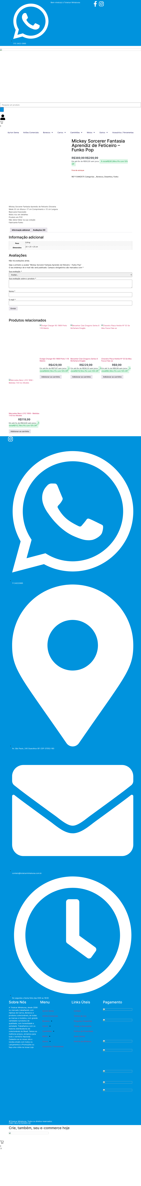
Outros (102, 132)
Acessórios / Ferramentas (123, 132)
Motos (89, 132)
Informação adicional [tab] (21, 230)
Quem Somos (79, 1036)
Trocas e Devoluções (82, 1026)
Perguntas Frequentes (83, 1021)
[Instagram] (101, 4)
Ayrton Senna (13, 132)
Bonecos (46, 132)
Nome (12, 291)
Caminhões (75, 132)
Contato (77, 1011)
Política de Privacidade (83, 1031)
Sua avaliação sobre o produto (22, 278)
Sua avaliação (15, 271)
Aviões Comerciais (31, 132)
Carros (60, 132)
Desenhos (108, 177)
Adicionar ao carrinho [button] (50, 377)
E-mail (12, 300)
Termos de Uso (80, 1016)
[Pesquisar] (2, 109)
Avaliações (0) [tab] (39, 230)
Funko (115, 177)
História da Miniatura (82, 1041)
